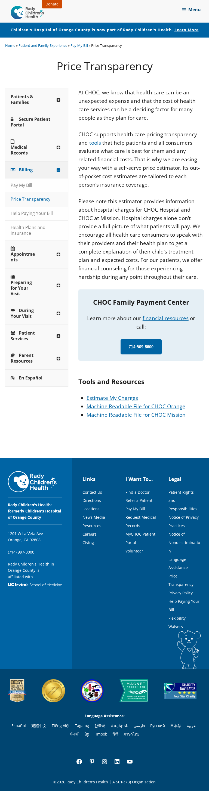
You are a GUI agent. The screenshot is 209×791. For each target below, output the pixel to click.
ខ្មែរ (87, 734)
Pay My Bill (79, 45)
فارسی (139, 725)
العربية (192, 725)
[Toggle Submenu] (58, 99)
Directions (91, 500)
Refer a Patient (138, 500)
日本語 (176, 725)
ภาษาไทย (131, 734)
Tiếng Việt (61, 725)
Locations (91, 508)
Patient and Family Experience (43, 45)
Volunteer (134, 551)
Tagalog (82, 725)
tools (95, 142)
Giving (88, 542)
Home (10, 45)
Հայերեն (119, 725)
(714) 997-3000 (21, 552)
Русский (157, 725)
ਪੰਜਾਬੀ (74, 734)
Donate (52, 4)
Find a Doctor (137, 492)
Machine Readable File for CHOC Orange (136, 406)
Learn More (186, 29)
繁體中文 (39, 725)
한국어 (100, 725)
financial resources (166, 318)
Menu (194, 10)
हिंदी (115, 734)
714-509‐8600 (141, 347)
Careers (89, 534)
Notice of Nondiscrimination (184, 543)
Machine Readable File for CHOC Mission (136, 414)
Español (18, 725)
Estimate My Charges (112, 397)
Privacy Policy (180, 592)
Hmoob (100, 734)
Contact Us (92, 492)
